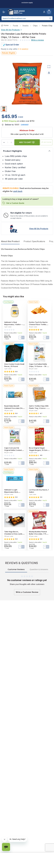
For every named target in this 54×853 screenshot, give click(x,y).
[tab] (4, 109)
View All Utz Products (10, 30)
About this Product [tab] (10, 241)
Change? (25, 125)
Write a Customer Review (27, 592)
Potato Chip (47, 26)
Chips (35, 26)
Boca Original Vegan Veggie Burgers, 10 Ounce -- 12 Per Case (39, 450)
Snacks (25, 26)
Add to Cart (25, 142)
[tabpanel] (27, 268)
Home (6, 25)
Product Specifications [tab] (34, 241)
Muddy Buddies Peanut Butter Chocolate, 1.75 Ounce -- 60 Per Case (38, 534)
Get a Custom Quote (15, 203)
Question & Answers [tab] (39, 569)
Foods (15, 26)
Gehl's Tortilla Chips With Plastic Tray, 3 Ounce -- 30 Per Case (39, 408)
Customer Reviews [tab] (16, 569)
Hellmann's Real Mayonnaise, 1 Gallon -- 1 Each (14, 324)
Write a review (37, 40)
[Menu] (3, 12)
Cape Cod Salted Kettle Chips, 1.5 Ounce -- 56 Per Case (39, 366)
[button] (44, 12)
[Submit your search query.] (50, 18)
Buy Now (47, 142)
